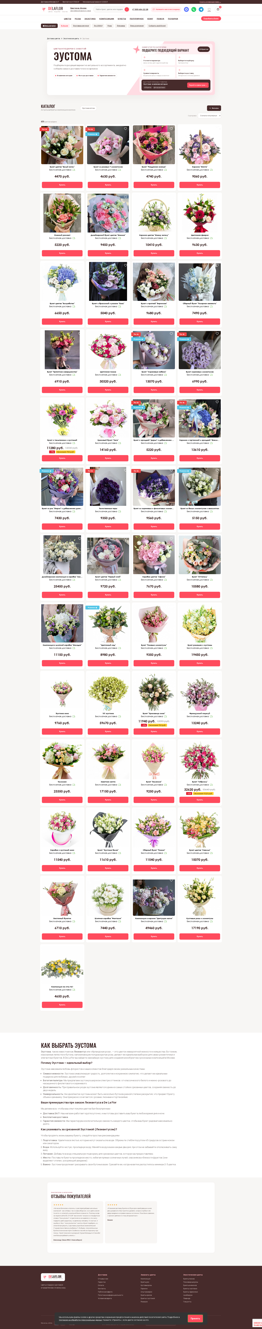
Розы (78, 18)
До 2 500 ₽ (98, 26)
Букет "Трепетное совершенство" (62, 372)
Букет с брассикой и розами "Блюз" (108, 303)
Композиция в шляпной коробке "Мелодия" (62, 645)
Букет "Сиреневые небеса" (154, 372)
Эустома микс (62, 713)
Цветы (67, 18)
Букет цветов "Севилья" (199, 850)
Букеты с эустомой (148, 1298)
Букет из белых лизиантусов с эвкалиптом (200, 508)
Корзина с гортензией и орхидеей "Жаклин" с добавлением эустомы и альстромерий (199, 440)
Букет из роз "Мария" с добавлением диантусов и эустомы (62, 508)
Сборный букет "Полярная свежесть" (200, 303)
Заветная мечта (108, 782)
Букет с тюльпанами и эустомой (62, 440)
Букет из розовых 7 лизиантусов (108, 167)
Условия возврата (105, 1298)
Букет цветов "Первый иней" (108, 577)
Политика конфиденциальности (110, 1295)
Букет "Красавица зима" (154, 713)
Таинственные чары (108, 508)
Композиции (106, 18)
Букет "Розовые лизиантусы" (154, 645)
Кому (150, 18)
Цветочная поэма (108, 372)
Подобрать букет (211, 18)
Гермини (144, 1288)
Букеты (122, 18)
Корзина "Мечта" (200, 167)
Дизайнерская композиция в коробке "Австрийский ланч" (62, 577)
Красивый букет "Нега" (108, 440)
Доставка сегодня (81, 26)
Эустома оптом (88, 108)
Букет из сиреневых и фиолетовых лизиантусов (154, 508)
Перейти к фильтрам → (198, 85)
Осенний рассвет (62, 235)
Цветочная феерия (200, 235)
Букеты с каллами (190, 1288)
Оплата (101, 1285)
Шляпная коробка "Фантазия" (108, 918)
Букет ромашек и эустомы (200, 645)
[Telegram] (201, 9)
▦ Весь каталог (49, 26)
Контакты (102, 1288)
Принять (195, 1318)
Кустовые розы (146, 1285)
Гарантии (102, 1282)
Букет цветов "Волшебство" (62, 303)
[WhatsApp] (193, 9)
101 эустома (108, 713)
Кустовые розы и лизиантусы (199, 918)
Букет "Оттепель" (200, 577)
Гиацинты (187, 1301)
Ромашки (144, 1301)
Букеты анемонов (190, 1285)
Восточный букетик (62, 918)
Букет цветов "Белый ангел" (62, 167)
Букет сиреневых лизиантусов (200, 372)
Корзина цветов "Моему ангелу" (154, 235)
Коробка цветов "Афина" (154, 577)
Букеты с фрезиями (190, 1292)
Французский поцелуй (200, 713)
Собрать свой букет (157, 26)
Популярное (137, 18)
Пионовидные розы (190, 1282)
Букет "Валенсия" (154, 782)
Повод (160, 18)
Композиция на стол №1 (62, 987)
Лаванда (186, 1298)
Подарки (173, 18)
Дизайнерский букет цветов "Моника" (108, 235)
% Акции (64, 26)
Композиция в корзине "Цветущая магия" (154, 918)
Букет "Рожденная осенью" (154, 167)
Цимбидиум (187, 1295)
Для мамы (121, 26)
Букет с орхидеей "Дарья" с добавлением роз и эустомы (154, 440)
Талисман (62, 782)
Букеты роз (145, 1282)
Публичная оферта (105, 1292)
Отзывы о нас (103, 1279)
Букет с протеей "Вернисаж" (154, 303)
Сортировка (192, 116)
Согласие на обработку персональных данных (80, 1320)
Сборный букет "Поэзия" (154, 850)
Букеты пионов (188, 1279)
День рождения (137, 26)
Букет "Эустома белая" (108, 850)
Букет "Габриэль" (200, 782)
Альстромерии (146, 1292)
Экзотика (90, 18)
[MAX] (186, 9)
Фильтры (214, 108)
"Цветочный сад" (108, 645)
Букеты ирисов (146, 1295)
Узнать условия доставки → (210, 2)
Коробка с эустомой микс (62, 850)
